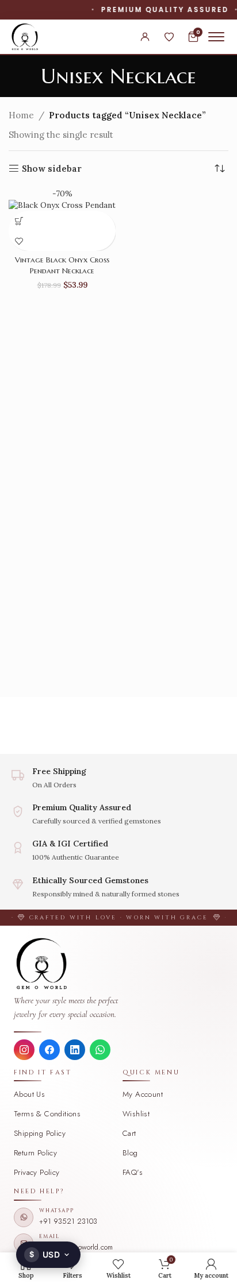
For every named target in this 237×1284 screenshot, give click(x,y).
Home (21, 115)
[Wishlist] (169, 36)
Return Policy (35, 1152)
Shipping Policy (40, 1133)
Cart (129, 1133)
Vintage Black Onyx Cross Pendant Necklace (62, 265)
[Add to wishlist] (19, 241)
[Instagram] (24, 1049)
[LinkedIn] (74, 1049)
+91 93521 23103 (68, 1221)
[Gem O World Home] (118, 963)
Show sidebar (52, 168)
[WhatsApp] (100, 1049)
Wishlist (136, 1113)
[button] (19, 221)
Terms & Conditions (47, 1113)
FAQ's (133, 1172)
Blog (130, 1152)
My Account (143, 1094)
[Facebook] (49, 1049)
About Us (29, 1094)
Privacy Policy (37, 1172)
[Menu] (216, 37)
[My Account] (144, 36)
